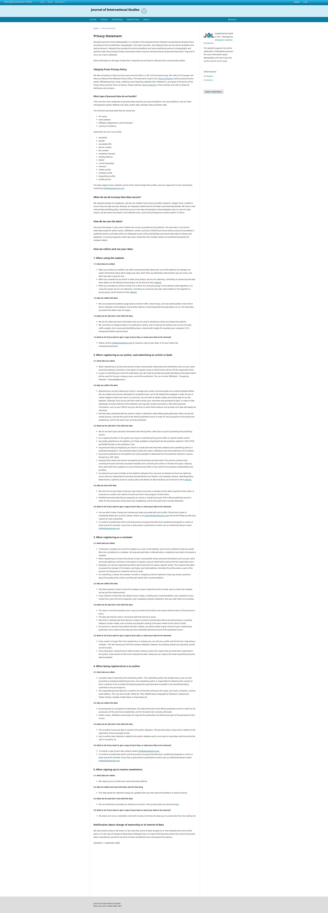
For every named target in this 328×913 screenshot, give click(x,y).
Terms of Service (165, 78)
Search (233, 19)
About (50, 2)
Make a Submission (213, 91)
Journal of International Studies (115, 9)
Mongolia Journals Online (18, 1)
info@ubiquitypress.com (113, 188)
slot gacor (98, 877)
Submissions (117, 19)
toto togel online (101, 860)
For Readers (208, 76)
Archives (104, 19)
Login (305, 2)
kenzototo (98, 866)
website (158, 282)
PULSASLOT (98, 854)
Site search (60, 2)
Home (42, 2)
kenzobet (97, 848)
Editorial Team (133, 19)
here (177, 804)
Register (297, 2)
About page (222, 61)
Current (93, 19)
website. (188, 479)
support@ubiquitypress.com (156, 515)
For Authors (208, 80)
